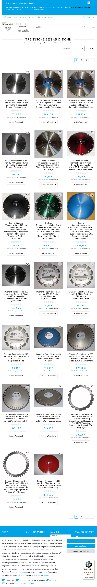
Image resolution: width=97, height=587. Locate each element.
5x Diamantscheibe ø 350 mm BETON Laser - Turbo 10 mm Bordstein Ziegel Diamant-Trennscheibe (16, 164)
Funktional (10, 583)
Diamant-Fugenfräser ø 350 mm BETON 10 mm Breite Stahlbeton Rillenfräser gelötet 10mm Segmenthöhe (80, 357)
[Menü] (92, 561)
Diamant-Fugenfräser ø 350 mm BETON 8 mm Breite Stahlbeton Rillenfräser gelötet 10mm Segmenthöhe (48, 417)
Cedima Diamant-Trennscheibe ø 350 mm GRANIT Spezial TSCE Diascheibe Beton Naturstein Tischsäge (48, 165)
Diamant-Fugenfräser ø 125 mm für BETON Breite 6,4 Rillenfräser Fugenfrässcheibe (81, 295)
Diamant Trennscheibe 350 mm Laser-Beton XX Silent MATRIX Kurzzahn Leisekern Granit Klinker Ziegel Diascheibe (16, 296)
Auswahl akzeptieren (81, 551)
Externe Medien (38, 580)
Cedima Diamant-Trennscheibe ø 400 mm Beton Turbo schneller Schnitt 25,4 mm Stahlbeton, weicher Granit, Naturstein (80, 165)
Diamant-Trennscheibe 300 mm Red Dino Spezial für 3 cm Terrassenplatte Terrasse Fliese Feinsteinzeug (48, 484)
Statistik (23, 580)
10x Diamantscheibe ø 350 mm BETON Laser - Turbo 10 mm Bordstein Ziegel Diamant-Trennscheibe (16, 103)
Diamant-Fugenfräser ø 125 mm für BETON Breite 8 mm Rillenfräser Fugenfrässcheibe (16, 357)
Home (25, 43)
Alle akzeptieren (81, 541)
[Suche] (84, 27)
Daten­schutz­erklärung (40, 575)
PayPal (53, 580)
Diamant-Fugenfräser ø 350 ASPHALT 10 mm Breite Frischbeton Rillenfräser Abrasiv (48, 357)
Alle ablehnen (80, 546)
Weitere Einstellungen (25, 583)
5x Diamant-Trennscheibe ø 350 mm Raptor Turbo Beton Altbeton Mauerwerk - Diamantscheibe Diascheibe (80, 103)
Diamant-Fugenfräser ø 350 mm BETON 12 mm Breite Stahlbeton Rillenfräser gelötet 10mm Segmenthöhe (16, 417)
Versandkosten (21, 117)
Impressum (22, 572)
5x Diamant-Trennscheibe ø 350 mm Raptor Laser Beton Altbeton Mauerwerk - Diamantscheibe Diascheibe (48, 103)
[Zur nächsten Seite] (92, 60)
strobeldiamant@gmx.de (80, 7)
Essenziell (10, 580)
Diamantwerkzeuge (35, 43)
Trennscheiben (49, 43)
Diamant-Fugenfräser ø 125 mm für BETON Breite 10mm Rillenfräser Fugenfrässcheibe (48, 295)
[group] (16, 84)
